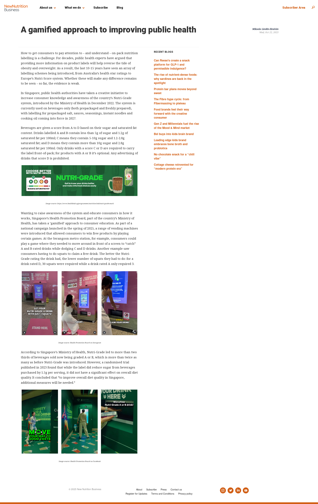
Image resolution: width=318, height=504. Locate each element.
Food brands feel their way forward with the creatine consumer (171, 113)
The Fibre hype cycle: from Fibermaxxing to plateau (171, 101)
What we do (73, 7)
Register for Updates (136, 493)
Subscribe (100, 7)
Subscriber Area (293, 7)
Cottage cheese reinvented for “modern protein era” (173, 167)
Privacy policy (185, 493)
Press (164, 489)
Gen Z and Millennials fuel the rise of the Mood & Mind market (176, 126)
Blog (120, 7)
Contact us (176, 489)
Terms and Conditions (162, 493)
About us (46, 7)
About (139, 489)
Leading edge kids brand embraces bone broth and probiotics (170, 144)
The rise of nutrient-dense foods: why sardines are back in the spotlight (175, 79)
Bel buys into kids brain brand (174, 134)
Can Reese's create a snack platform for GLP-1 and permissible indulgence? (172, 64)
